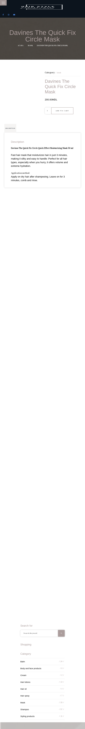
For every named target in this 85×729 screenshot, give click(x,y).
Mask (30, 46)
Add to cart (62, 111)
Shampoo (24, 709)
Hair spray (24, 696)
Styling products (27, 716)
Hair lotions (25, 682)
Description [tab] (10, 128)
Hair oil (23, 689)
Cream (23, 675)
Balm (22, 662)
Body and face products (30, 668)
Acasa (20, 46)
